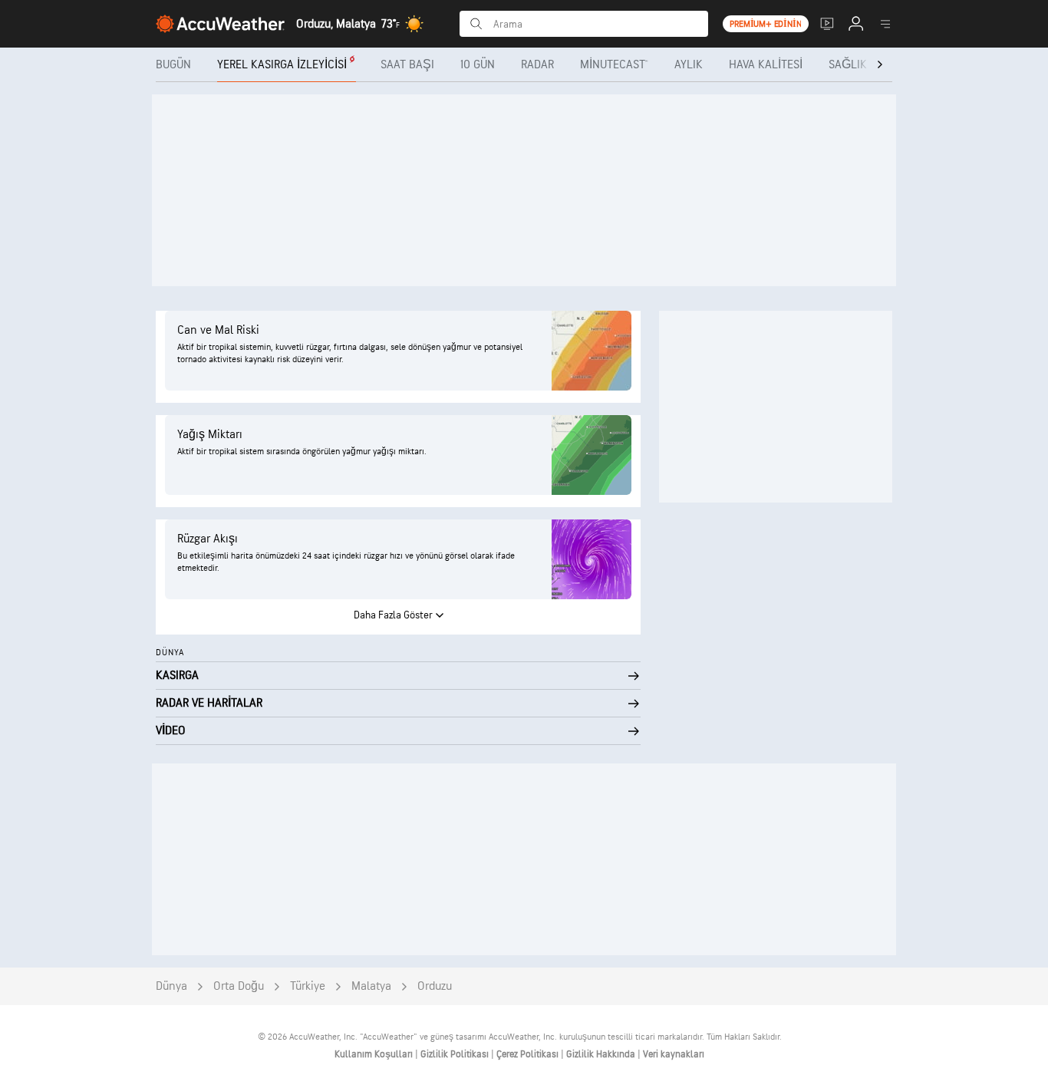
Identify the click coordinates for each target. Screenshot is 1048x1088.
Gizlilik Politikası (455, 1054)
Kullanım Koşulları (375, 1054)
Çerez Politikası (528, 1054)
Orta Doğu (238, 986)
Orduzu (434, 986)
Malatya (371, 986)
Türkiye (307, 986)
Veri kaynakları (673, 1054)
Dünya (171, 986)
